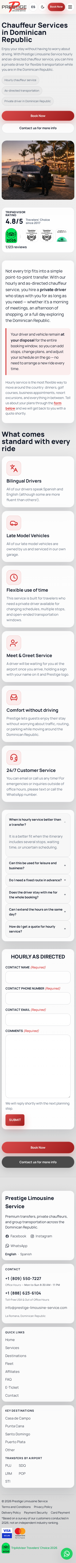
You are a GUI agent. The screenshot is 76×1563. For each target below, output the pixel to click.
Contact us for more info (38, 128)
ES (33, 7)
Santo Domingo (17, 1434)
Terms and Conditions (16, 1507)
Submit (15, 1120)
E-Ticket (12, 1387)
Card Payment (60, 1512)
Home (10, 1340)
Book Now (56, 6)
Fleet (9, 1364)
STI (7, 1481)
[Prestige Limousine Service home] (14, 7)
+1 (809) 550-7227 (23, 1278)
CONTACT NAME (25, 967)
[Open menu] (70, 7)
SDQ (22, 1466)
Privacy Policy (43, 1507)
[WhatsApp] (67, 1554)
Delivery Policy (11, 1512)
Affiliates (12, 1372)
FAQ (8, 1379)
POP (22, 1474)
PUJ (8, 1466)
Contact (12, 1396)
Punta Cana (14, 1426)
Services (12, 1348)
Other (10, 1450)
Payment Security (36, 1512)
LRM (8, 1474)
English (10, 1254)
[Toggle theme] (42, 7)
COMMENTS (22, 1031)
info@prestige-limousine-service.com (36, 1308)
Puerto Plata (15, 1442)
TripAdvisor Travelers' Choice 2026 (34, 1547)
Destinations (15, 1356)
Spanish (26, 1254)
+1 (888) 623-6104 (23, 1293)
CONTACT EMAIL (25, 1009)
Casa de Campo (18, 1418)
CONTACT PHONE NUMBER (32, 988)
